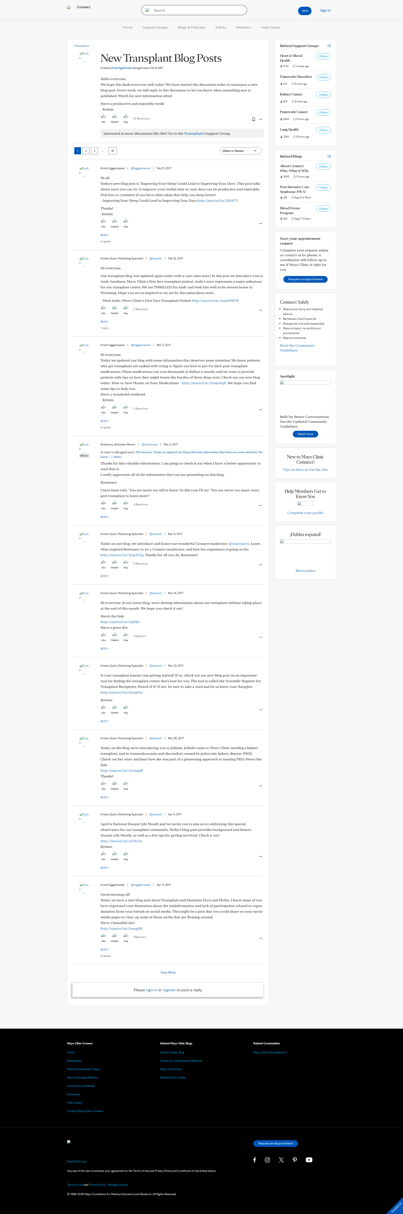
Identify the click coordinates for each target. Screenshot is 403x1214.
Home (128, 27)
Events (221, 27)
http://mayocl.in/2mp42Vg (122, 555)
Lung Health (289, 129)
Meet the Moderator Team (83, 1069)
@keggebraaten (140, 168)
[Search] (146, 10)
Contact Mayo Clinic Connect (85, 1111)
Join (305, 10)
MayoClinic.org (76, 1161)
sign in (151, 989)
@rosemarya (150, 444)
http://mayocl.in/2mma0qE (204, 383)
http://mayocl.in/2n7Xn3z (121, 841)
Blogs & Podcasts (191, 27)
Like (103, 121)
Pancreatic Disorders (296, 76)
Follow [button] (323, 56)
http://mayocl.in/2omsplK (122, 928)
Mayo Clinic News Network (270, 1052)
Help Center (270, 27)
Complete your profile (305, 512)
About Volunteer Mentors (82, 1077)
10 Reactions (141, 118)
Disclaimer (73, 1094)
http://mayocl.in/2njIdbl (120, 621)
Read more (305, 434)
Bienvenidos (305, 570)
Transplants (80, 45)
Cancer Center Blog (172, 1052)
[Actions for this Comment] (260, 224)
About (71, 1052)
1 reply (104, 328)
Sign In (325, 10)
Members (243, 27)
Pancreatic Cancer (294, 111)
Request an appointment (305, 279)
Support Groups (155, 27)
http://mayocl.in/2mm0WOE (215, 300)
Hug (126, 121)
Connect (83, 7)
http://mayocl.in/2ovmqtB (122, 770)
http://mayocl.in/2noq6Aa (122, 692)
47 (112, 150)
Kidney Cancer (291, 94)
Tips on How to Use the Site (305, 469)
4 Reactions (140, 504)
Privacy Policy (97, 1184)
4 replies (106, 241)
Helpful (114, 121)
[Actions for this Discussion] (260, 119)
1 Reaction (139, 636)
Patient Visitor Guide (173, 1077)
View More (167, 972)
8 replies (106, 427)
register (169, 989)
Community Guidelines (81, 1086)
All (329, 45)
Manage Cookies (117, 1184)
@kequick (155, 258)
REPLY (105, 235)
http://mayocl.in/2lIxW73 (218, 200)
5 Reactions (140, 309)
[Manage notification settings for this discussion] (253, 119)
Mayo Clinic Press (171, 1069)
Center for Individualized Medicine (181, 1060)
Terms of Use (75, 1184)
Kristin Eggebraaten (130, 67)
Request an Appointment (275, 1143)
